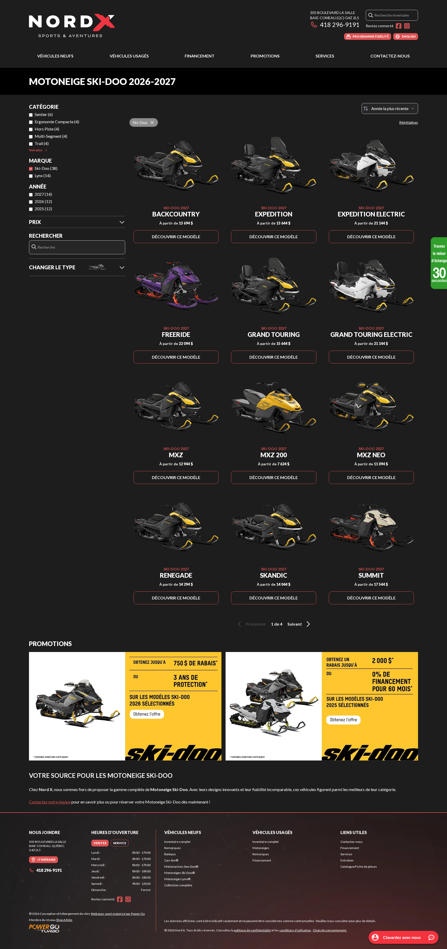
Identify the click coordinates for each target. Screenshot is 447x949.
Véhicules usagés (129, 55)
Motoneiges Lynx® (177, 879)
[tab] (100, 843)
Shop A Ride (64, 920)
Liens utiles (353, 832)
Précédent (256, 623)
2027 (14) (43, 194)
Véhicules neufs (55, 55)
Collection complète (178, 885)
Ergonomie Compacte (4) (57, 121)
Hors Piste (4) (47, 128)
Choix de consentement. (330, 930)
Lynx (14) (43, 175)
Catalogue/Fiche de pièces (358, 866)
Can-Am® (171, 860)
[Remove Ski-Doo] (152, 122)
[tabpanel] (121, 871)
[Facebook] (399, 26)
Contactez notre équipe (50, 801)
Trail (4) (42, 143)
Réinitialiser (408, 122)
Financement (199, 55)
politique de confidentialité (252, 930)
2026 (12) (43, 201)
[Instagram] (407, 26)
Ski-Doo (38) (46, 168)
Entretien (347, 860)
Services (325, 55)
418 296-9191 (340, 24)
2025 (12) (43, 208)
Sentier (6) (44, 114)
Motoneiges (260, 848)
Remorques (172, 848)
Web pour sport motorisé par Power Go (118, 914)
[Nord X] (72, 25)
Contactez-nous (390, 55)
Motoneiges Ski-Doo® (179, 873)
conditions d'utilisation (295, 930)
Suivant (294, 623)
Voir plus (35, 150)
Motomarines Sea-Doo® (181, 866)
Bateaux (170, 854)
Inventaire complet (177, 842)
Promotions (265, 55)
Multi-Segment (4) (51, 136)
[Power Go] (87, 928)
